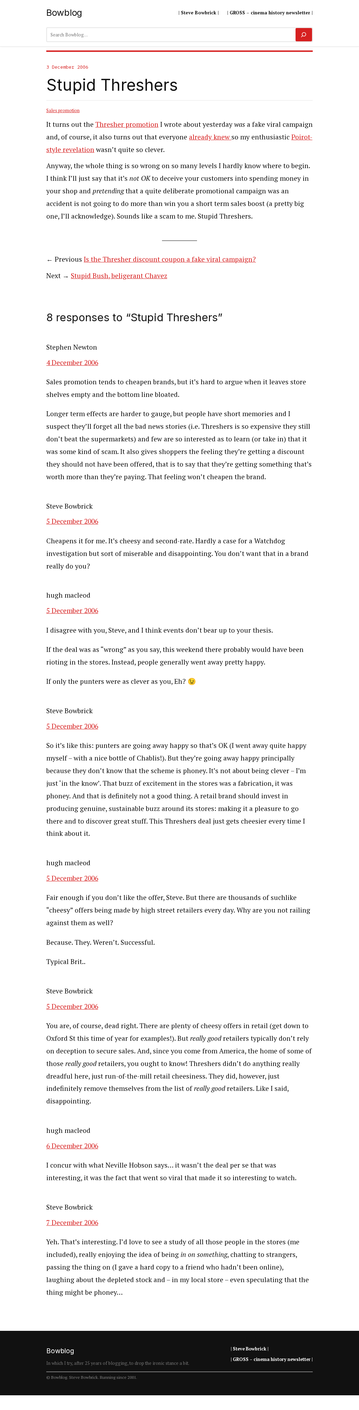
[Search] (304, 34)
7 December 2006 (72, 1222)
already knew (210, 137)
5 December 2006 (72, 521)
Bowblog (64, 12)
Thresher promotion (126, 124)
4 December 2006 (72, 362)
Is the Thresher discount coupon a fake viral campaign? (170, 259)
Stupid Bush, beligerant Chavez (119, 275)
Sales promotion (63, 110)
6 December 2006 (72, 1145)
